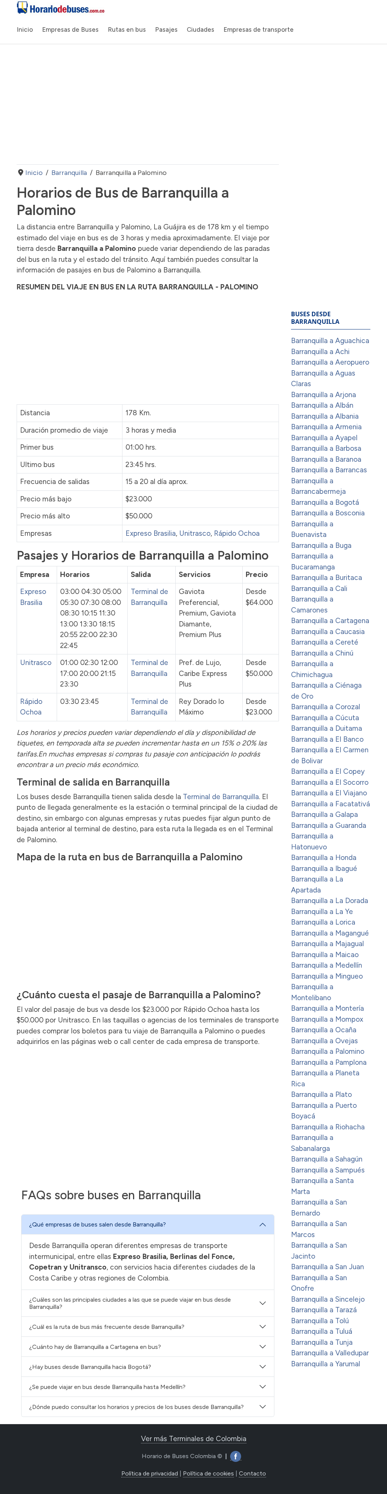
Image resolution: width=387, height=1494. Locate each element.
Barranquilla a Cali (319, 588)
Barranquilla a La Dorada (329, 900)
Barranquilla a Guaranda (328, 825)
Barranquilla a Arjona (323, 394)
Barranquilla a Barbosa (326, 448)
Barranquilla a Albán (322, 405)
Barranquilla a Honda (323, 857)
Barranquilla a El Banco (327, 739)
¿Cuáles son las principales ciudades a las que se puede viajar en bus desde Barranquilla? (130, 1303)
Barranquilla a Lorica (323, 922)
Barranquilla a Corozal (325, 706)
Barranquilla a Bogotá (325, 502)
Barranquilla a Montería (327, 1008)
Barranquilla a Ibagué (324, 868)
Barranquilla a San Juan (327, 1266)
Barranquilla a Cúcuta (325, 717)
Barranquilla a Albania (325, 416)
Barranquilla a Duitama (326, 728)
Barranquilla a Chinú (322, 653)
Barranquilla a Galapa (324, 814)
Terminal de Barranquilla (221, 796)
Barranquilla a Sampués (328, 1170)
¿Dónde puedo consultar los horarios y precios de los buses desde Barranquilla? (136, 1406)
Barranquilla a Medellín (326, 965)
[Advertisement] (147, 104)
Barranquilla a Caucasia (328, 631)
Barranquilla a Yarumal (325, 1363)
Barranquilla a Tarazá (324, 1309)
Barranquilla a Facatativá (330, 804)
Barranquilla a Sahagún (326, 1159)
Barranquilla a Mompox (327, 1019)
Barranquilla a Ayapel (324, 437)
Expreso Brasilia (150, 533)
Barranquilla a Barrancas (329, 470)
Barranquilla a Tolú (320, 1320)
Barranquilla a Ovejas (324, 1040)
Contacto (252, 1473)
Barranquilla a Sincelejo (328, 1299)
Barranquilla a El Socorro (329, 782)
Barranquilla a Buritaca (326, 577)
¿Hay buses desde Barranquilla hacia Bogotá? (90, 1366)
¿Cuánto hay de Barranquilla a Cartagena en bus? (95, 1346)
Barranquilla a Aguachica (330, 340)
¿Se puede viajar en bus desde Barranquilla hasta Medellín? (107, 1386)
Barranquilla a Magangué (330, 933)
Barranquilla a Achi (320, 351)
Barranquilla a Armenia (326, 426)
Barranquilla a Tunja (322, 1342)
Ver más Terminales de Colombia (193, 1438)
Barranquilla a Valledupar (330, 1353)
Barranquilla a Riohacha (328, 1127)
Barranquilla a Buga (321, 545)
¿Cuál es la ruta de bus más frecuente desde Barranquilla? (106, 1326)
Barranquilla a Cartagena (330, 620)
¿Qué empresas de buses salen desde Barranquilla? (97, 1224)
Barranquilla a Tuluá (321, 1331)
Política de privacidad (149, 1473)
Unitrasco (195, 533)
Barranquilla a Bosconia (328, 513)
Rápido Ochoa (237, 533)
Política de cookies (208, 1473)
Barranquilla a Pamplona (329, 1062)
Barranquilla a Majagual (327, 943)
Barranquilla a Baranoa (326, 459)
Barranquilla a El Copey (328, 771)
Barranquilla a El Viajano (329, 793)
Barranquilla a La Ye (322, 911)
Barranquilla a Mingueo (327, 976)
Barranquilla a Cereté (324, 642)
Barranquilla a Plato (321, 1094)
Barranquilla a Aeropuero (330, 362)
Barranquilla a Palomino (327, 1051)
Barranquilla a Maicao (325, 954)
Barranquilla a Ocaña (323, 1029)
